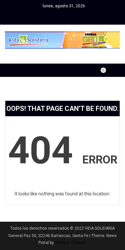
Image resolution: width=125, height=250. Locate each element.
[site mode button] (106, 70)
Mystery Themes (70, 242)
